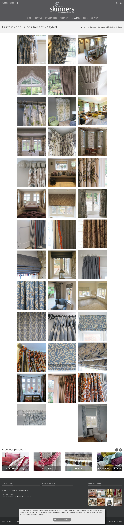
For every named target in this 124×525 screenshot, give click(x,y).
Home (28, 18)
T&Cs (110, 521)
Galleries (75, 18)
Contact (94, 18)
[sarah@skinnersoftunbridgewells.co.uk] (17, 3)
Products (64, 18)
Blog (85, 18)
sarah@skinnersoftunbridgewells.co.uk (18, 497)
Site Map (119, 521)
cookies (35, 510)
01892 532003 (9, 3)
